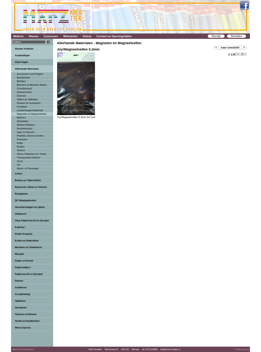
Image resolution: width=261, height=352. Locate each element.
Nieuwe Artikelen (24, 48)
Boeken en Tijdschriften (28, 180)
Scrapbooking (22, 294)
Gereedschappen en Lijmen (30, 207)
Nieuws (33, 36)
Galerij (87, 36)
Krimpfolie (22, 106)
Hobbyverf (20, 214)
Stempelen (21, 307)
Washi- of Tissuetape (28, 168)
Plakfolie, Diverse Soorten (30, 135)
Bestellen (236, 35)
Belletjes (21, 81)
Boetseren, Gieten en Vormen (31, 187)
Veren (20, 161)
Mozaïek (19, 254)
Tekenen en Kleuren (25, 314)
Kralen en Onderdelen (27, 240)
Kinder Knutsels (23, 234)
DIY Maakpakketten (25, 200)
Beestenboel (23, 77)
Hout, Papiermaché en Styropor (32, 220)
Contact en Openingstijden (114, 36)
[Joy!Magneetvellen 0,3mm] (76, 114)
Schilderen (21, 287)
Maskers (21, 117)
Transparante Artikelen (28, 157)
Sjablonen (20, 301)
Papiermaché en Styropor (29, 274)
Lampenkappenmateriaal (30, 110)
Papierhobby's (23, 267)
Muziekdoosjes (24, 128)
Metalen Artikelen (26, 125)
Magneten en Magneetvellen (32, 114)
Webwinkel (70, 36)
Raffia (20, 143)
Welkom (18, 36)
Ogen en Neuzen (26, 132)
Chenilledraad (24, 88)
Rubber (21, 146)
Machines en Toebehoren (28, 247)
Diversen (21, 96)
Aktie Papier (21, 62)
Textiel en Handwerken (27, 321)
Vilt (18, 165)
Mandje (216, 35)
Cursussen (51, 36)
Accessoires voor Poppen (30, 74)
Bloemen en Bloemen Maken (32, 85)
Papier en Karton (24, 260)
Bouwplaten (21, 193)
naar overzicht (230, 47)
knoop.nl (245, 349)
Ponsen (19, 280)
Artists (18, 173)
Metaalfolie (22, 121)
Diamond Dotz (24, 92)
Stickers (21, 150)
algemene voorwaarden (23, 349)
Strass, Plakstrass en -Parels (31, 154)
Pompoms (22, 139)
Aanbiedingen (22, 55)
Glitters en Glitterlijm (27, 99)
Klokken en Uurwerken (29, 103)
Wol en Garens (23, 327)
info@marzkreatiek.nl (170, 349)
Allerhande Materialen (27, 69)
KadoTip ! (20, 227)
